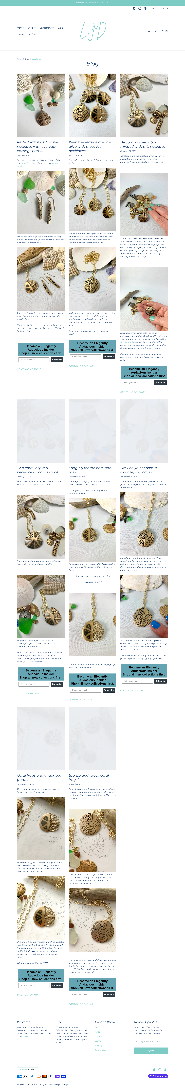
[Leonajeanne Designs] (92, 31)
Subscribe (57, 360)
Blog (60, 28)
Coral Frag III (126, 342)
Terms (98, 1041)
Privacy (98, 1045)
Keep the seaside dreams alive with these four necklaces (90, 146)
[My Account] (156, 31)
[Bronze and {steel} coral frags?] (92, 738)
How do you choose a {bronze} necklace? (138, 470)
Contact (32, 34)
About (20, 34)
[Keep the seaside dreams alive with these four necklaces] (92, 105)
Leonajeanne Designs (36, 1084)
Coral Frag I (27, 163)
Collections (45, 28)
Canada (158, 8)
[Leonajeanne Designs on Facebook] (134, 8)
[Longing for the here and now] (92, 431)
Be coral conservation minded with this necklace (142, 144)
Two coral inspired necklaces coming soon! (37, 470)
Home (20, 28)
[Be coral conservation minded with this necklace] (144, 105)
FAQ (97, 1027)
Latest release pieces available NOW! (92, 3)
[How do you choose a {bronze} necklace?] (144, 431)
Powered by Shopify (58, 1084)
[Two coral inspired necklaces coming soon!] (41, 431)
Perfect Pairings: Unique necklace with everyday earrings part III (37, 146)
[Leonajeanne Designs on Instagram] (139, 8)
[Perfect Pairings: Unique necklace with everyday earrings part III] (41, 105)
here (26, 1036)
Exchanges (100, 1050)
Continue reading (29, 369)
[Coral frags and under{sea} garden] (41, 738)
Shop (30, 28)
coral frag (36, 59)
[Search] (149, 31)
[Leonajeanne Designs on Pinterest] (145, 8)
